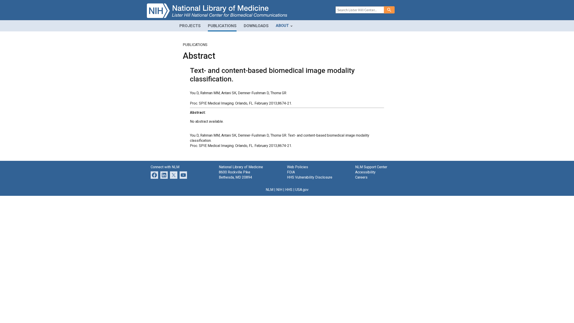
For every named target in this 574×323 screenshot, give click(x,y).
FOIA (291, 172)
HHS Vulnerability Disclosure (309, 177)
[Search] (389, 9)
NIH (279, 190)
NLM (269, 190)
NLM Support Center (371, 167)
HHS (288, 190)
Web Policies (297, 167)
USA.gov (302, 190)
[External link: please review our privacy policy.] (164, 175)
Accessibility (365, 172)
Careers (361, 177)
